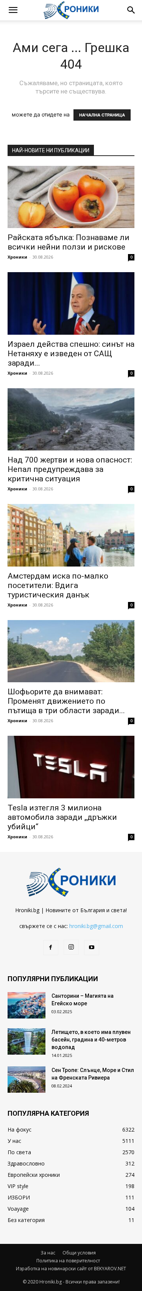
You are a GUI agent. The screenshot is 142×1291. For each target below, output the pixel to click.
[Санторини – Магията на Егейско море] (26, 1005)
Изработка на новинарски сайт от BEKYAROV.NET (71, 1268)
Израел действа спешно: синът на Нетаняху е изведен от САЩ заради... (71, 354)
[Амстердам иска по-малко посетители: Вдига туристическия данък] (71, 535)
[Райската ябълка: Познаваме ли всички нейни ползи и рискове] (71, 197)
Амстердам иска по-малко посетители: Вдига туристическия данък (58, 585)
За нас (48, 1253)
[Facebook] (50, 947)
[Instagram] (71, 947)
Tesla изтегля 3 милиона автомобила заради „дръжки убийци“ (62, 817)
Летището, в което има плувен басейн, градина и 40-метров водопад (91, 1039)
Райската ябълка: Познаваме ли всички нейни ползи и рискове (69, 242)
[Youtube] (91, 947)
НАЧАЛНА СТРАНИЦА (102, 115)
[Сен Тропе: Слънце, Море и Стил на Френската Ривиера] (26, 1079)
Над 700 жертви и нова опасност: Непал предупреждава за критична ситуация (70, 469)
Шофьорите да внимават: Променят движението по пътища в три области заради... (66, 701)
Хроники (17, 257)
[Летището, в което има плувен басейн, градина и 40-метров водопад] (26, 1041)
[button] (13, 10)
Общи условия (79, 1253)
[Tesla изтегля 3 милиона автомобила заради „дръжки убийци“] (71, 767)
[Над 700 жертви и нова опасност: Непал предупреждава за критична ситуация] (71, 419)
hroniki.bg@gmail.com (96, 926)
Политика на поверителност (68, 1260)
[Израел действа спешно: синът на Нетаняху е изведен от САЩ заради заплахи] (71, 303)
